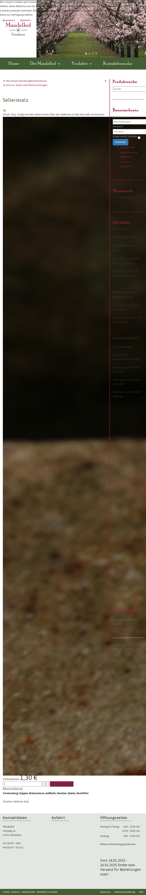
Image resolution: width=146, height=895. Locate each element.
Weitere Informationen (66, 25)
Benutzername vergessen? (129, 154)
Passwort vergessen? (127, 164)
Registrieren (127, 147)
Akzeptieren (8, 20)
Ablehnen (25, 20)
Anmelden (120, 142)
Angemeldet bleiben (125, 136)
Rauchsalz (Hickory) (18, 80)
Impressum (87, 25)
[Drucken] (4, 110)
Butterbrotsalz (38, 80)
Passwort (118, 126)
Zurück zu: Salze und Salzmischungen (25, 85)
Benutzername (121, 117)
